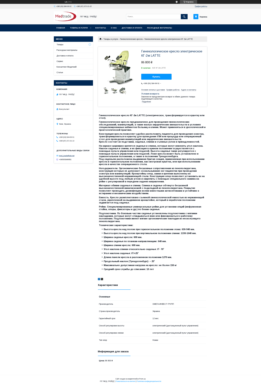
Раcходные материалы (67, 50)
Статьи (60, 72)
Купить (156, 77)
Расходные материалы (159, 28)
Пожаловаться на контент (125, 381)
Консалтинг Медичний (67, 67)
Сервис (60, 61)
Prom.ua (142, 379)
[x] (102, 279)
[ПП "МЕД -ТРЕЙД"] (65, 21)
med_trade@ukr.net (66, 156)
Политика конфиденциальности (149, 381)
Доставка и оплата (132, 28)
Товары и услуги (79, 28)
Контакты (100, 28)
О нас (114, 28)
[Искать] (184, 16)
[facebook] (99, 279)
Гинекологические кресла (131, 39)
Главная (60, 28)
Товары (60, 44)
